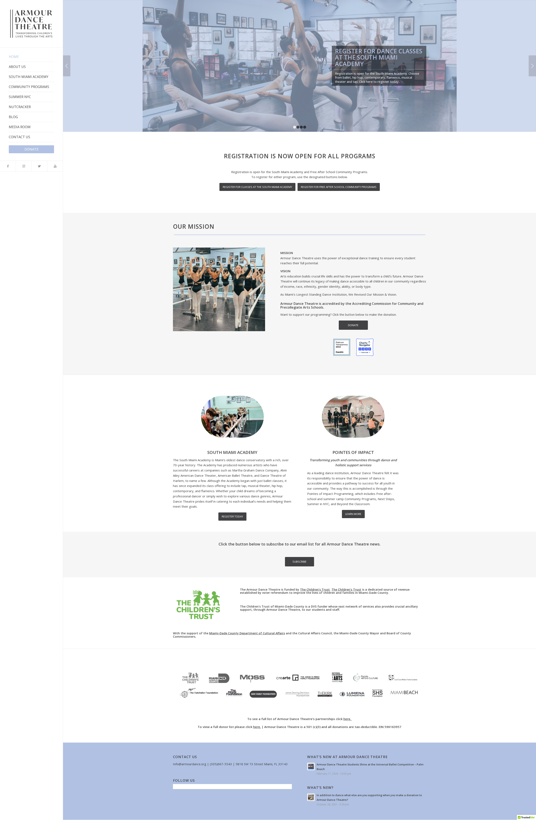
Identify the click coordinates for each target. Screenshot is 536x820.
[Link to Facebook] (8, 166)
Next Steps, (387, 499)
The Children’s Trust (315, 589)
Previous (66, 65)
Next (532, 65)
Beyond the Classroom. (354, 504)
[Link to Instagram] (23, 166)
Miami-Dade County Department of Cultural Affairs (247, 633)
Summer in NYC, (318, 504)
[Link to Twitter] (39, 166)
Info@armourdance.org (189, 764)
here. (347, 719)
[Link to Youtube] (55, 166)
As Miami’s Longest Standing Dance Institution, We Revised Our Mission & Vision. (338, 294)
